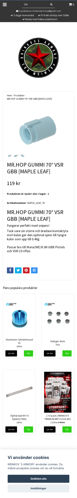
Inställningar (38, 488)
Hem (9, 95)
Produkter (19, 95)
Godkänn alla (38, 478)
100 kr (19, 422)
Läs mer (11, 353)
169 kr (19, 346)
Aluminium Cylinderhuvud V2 (19, 341)
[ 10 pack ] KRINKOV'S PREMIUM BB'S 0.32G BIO (58, 417)
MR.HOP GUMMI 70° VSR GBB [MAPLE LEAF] (29, 98)
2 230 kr (57, 422)
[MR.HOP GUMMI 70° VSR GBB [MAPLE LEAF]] (38, 129)
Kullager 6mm (57, 341)
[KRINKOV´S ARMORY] (38, 57)
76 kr (58, 344)
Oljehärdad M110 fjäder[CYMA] (19, 417)
